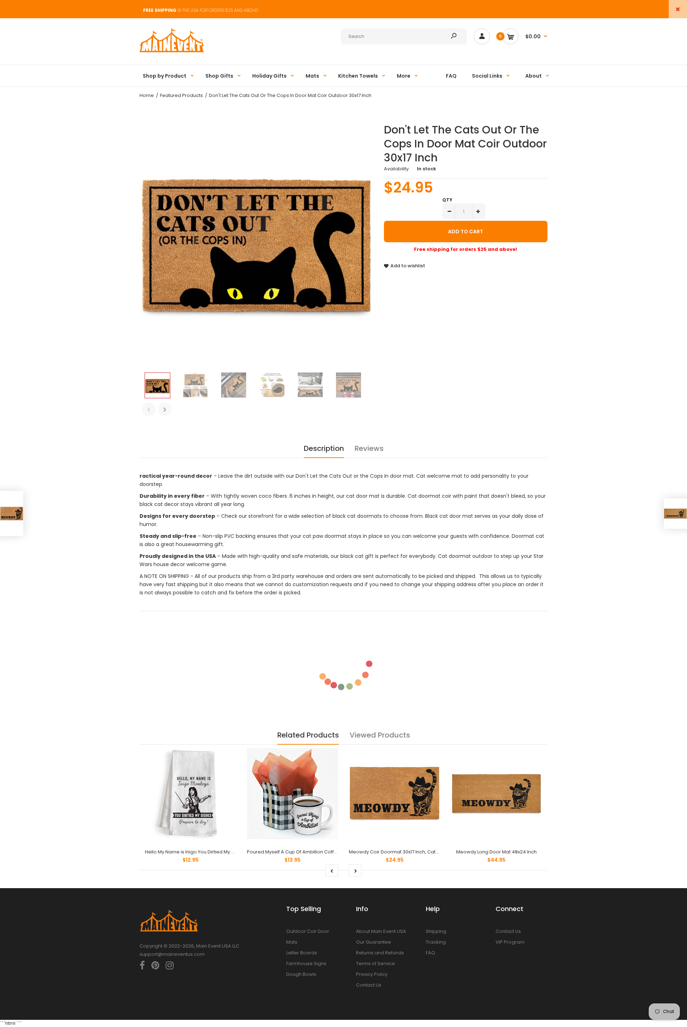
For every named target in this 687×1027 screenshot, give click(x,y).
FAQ (430, 952)
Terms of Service (375, 963)
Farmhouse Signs (306, 963)
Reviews (369, 448)
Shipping (436, 931)
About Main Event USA (381, 931)
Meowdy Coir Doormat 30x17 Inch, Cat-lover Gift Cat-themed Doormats (431, 851)
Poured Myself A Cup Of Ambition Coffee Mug (299, 851)
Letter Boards (301, 952)
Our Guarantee (373, 942)
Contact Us (368, 985)
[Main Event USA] (172, 50)
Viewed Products (380, 735)
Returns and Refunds (380, 952)
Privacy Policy (372, 974)
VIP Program (510, 942)
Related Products (308, 735)
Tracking (436, 942)
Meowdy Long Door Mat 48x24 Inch (496, 851)
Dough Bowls (301, 974)
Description (324, 448)
